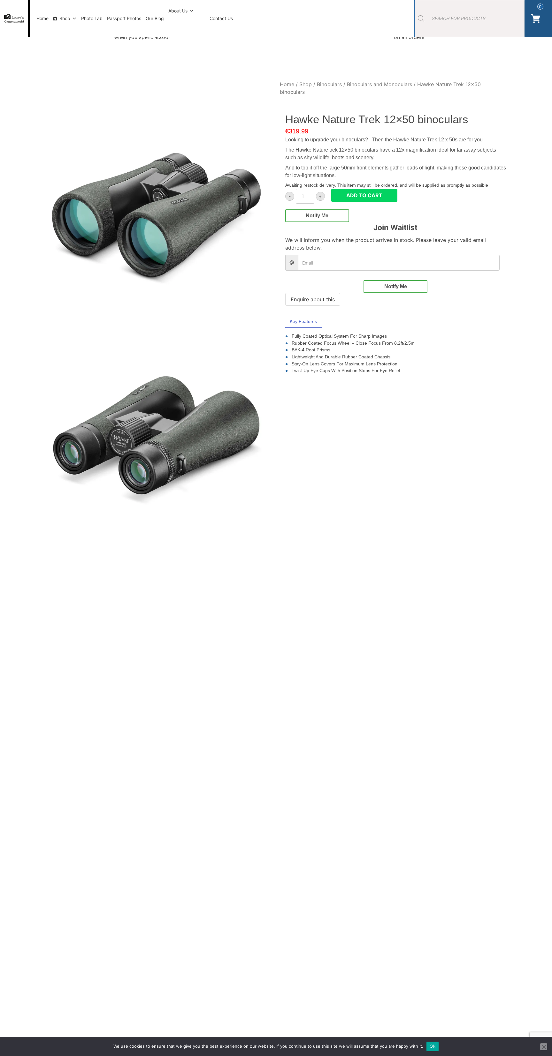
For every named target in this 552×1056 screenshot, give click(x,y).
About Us (178, 10)
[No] (543, 1046)
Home (42, 18)
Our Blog (155, 18)
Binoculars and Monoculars (379, 84)
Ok (432, 1046)
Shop (64, 18)
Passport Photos (124, 18)
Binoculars (329, 84)
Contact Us (221, 18)
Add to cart (364, 195)
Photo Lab (92, 18)
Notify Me (317, 215)
